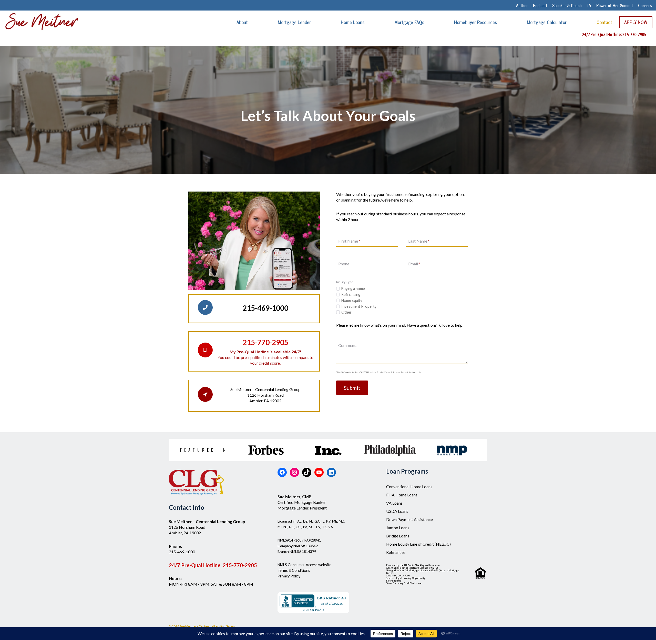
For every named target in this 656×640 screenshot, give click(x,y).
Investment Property (358, 306)
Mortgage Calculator (547, 22)
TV (589, 5)
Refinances (395, 552)
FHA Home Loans (401, 494)
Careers (645, 5)
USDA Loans (397, 511)
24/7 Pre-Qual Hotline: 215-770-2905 (614, 34)
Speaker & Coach (567, 5)
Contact (604, 22)
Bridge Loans (397, 535)
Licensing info (393, 580)
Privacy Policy (289, 576)
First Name (349, 241)
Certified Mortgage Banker (302, 502)
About (242, 22)
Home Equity (351, 300)
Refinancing (350, 294)
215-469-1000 (182, 551)
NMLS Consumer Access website (304, 565)
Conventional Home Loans (409, 486)
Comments (347, 345)
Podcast (540, 5)
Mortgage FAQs (409, 22)
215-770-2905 (240, 565)
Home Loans (352, 22)
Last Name (418, 241)
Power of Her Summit (614, 5)
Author (522, 5)
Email (414, 263)
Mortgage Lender (294, 22)
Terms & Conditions (294, 570)
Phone (343, 263)
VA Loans (394, 503)
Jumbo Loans (397, 527)
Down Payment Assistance (409, 519)
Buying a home (353, 288)
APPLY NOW (635, 22)
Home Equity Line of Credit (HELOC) (418, 544)
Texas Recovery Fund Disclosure (404, 583)
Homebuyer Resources (475, 22)
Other (346, 312)
